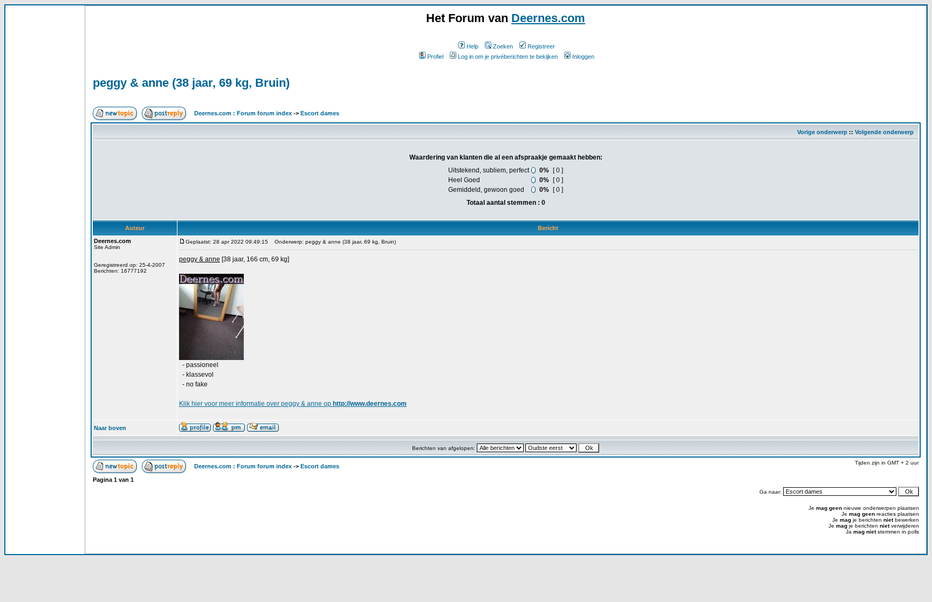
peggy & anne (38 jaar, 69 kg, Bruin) (191, 82)
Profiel (435, 56)
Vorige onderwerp (822, 132)
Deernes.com (548, 18)
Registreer (541, 46)
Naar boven (110, 428)
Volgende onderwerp (884, 132)
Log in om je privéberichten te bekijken (508, 56)
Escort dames (319, 113)
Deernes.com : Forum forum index (243, 113)
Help (472, 46)
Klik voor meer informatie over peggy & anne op (293, 403)
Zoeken (503, 46)
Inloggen (583, 56)
